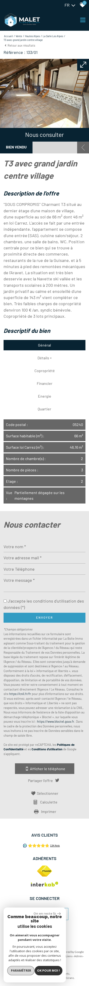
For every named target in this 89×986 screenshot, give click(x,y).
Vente (19, 36)
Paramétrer (21, 970)
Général (44, 345)
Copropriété (44, 370)
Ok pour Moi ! (48, 970)
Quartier (44, 409)
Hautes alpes (32, 36)
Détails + (44, 358)
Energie (44, 396)
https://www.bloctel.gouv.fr (55, 721)
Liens (69, 956)
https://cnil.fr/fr (20, 694)
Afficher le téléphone (47, 769)
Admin (78, 956)
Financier (44, 383)
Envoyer (44, 617)
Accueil (8, 36)
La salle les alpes (53, 36)
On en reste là (44, 913)
